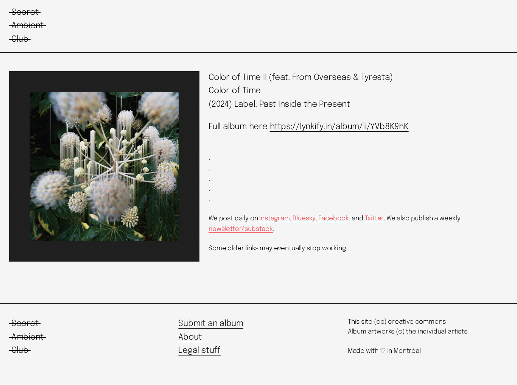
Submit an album (210, 324)
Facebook (333, 218)
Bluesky (304, 218)
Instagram (274, 218)
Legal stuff (199, 350)
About (190, 337)
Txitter (374, 218)
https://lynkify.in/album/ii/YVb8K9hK (339, 127)
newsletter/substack (241, 229)
